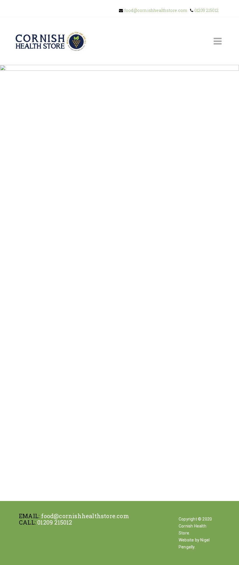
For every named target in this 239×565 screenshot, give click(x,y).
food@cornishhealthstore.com (155, 10)
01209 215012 (206, 10)
